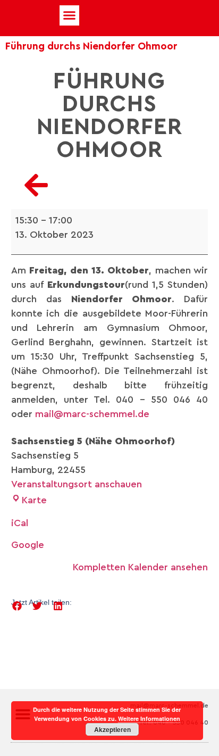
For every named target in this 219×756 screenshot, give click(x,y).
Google (27, 545)
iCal (19, 523)
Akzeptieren (112, 729)
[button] (70, 15)
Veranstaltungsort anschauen (76, 484)
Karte (34, 500)
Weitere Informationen (149, 718)
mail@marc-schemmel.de (92, 414)
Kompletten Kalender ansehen (140, 567)
